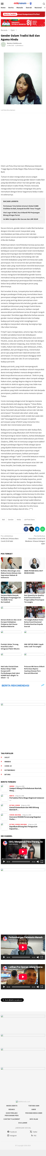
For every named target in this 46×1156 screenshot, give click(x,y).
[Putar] (4, 861)
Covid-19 (8, 766)
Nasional (18, 815)
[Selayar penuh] (42, 861)
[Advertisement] (23, 139)
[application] (23, 851)
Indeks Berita (11, 1106)
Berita (11, 796)
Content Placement (11, 1119)
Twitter (35, 1132)
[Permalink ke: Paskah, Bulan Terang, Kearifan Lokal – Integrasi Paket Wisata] (11, 636)
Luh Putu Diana (29, 519)
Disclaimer (22, 1123)
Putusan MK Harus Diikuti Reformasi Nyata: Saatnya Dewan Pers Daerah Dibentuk (34, 669)
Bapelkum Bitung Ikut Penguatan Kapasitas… (23, 827)
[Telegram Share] (37, 529)
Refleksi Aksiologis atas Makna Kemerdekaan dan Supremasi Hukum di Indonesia (11, 574)
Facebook (13, 1132)
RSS (35, 1136)
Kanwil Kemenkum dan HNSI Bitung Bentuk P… (24, 808)
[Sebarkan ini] (26, 529)
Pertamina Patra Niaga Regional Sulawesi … (26, 799)
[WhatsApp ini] (42, 529)
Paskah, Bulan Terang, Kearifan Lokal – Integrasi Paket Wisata (10, 646)
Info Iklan (34, 1119)
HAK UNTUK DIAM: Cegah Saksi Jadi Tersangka (33, 645)
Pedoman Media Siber (33, 1113)
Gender (11, 519)
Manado (8, 762)
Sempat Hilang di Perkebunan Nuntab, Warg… (25, 789)
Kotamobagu (10, 770)
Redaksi (12, 1109)
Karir (34, 1109)
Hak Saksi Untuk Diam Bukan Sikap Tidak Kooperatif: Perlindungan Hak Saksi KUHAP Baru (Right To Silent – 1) (10, 672)
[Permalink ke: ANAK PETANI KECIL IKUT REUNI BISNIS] (34, 563)
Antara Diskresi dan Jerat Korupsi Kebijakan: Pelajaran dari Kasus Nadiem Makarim (11, 623)
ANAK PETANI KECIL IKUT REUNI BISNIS (33, 572)
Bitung (7, 774)
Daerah (11, 786)
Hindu (19, 519)
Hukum (17, 805)
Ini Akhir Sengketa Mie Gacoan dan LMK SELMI (20, 219)
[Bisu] (38, 861)
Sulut (7, 757)
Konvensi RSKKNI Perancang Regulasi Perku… (25, 818)
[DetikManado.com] (23, 3)
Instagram (13, 1136)
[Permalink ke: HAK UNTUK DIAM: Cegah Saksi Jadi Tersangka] (34, 636)
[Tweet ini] (31, 529)
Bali (3, 519)
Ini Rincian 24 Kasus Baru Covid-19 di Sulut (9, 538)
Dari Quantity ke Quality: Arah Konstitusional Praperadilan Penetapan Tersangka (34, 598)
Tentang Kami (33, 1106)
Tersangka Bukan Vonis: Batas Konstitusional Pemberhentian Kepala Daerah (33, 623)
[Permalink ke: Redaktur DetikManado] (3, 44)
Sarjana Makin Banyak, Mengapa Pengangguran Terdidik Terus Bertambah (11, 598)
